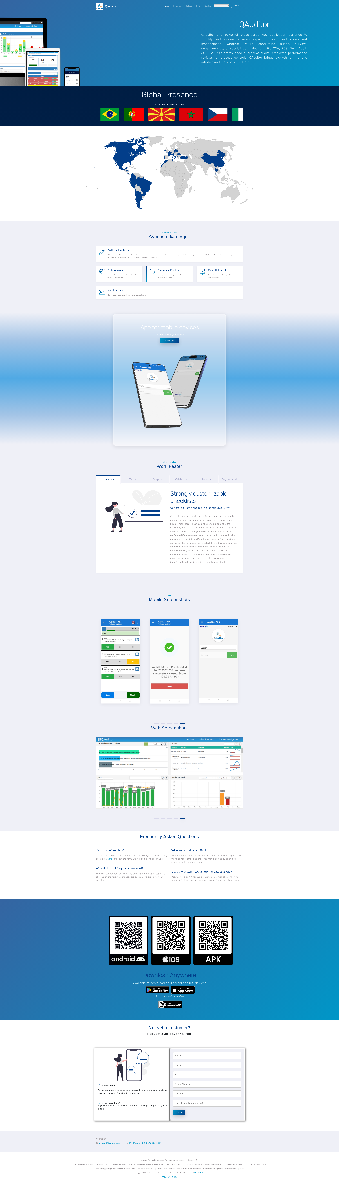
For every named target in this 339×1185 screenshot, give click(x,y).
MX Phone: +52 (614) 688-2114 (145, 1143)
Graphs (157, 479)
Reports (206, 479)
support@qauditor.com (110, 1143)
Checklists (108, 479)
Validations (181, 479)
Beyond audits (231, 479)
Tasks (132, 479)
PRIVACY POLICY (169, 1177)
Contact (208, 6)
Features (177, 6)
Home (167, 6)
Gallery (189, 6)
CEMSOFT (198, 1173)
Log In (237, 6)
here (109, 859)
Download (170, 341)
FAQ (198, 6)
